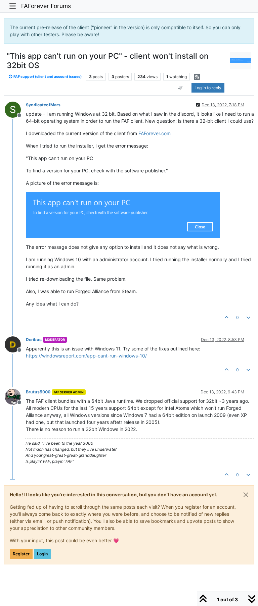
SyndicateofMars (43, 104)
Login (42, 553)
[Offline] (15, 344)
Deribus (34, 339)
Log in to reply (208, 87)
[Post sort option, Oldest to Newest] (180, 88)
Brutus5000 (38, 391)
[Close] (246, 495)
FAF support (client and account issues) (47, 76)
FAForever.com (154, 133)
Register (21, 553)
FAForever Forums (46, 5)
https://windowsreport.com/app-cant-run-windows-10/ (86, 356)
